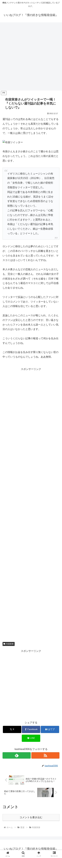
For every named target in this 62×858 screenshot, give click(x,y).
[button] (56, 565)
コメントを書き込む (31, 817)
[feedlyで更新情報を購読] (17, 755)
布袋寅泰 (10, 644)
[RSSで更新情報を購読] (45, 755)
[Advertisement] (31, 57)
